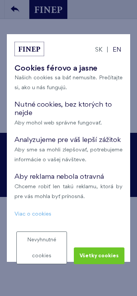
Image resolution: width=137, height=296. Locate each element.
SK (98, 50)
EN (117, 50)
